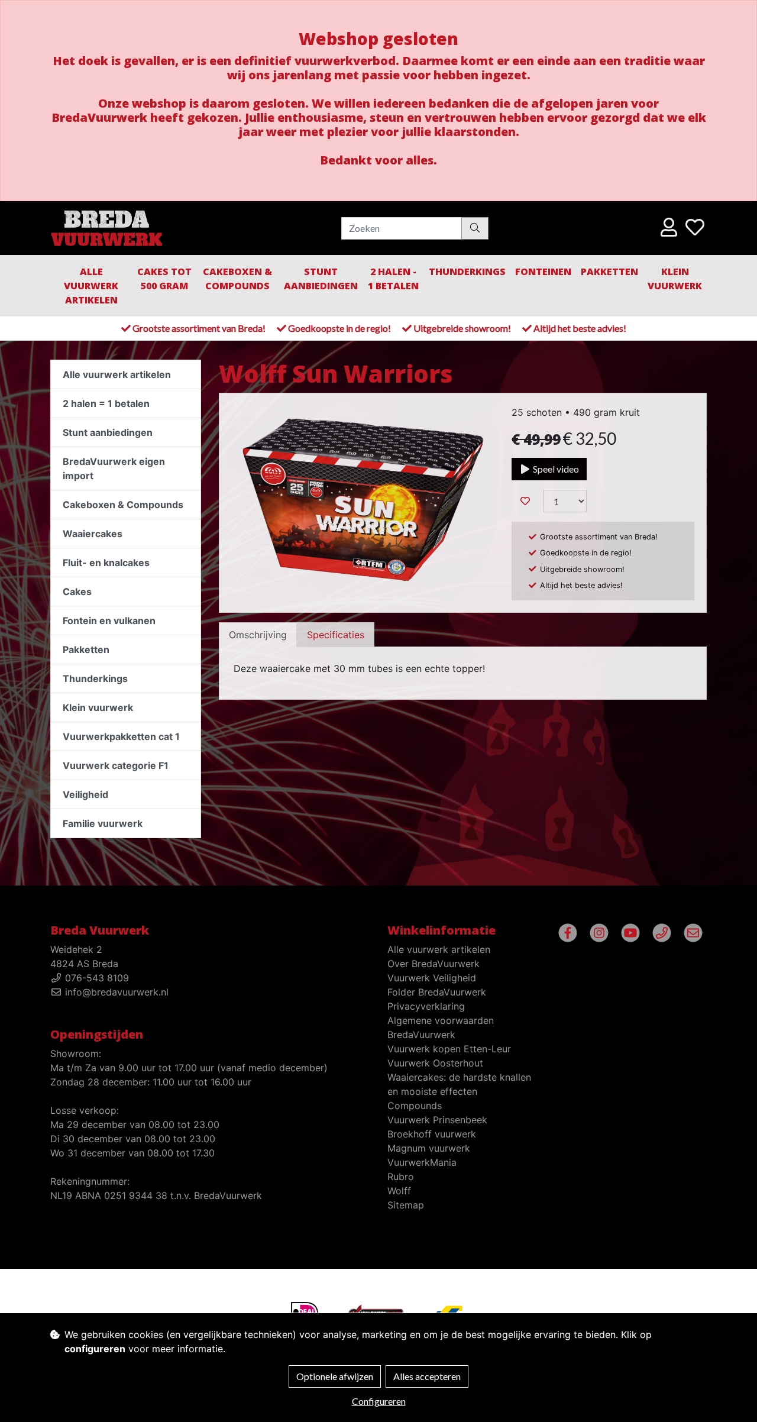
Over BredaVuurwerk (433, 963)
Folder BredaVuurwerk (436, 992)
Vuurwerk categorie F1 (116, 765)
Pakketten (609, 271)
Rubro (400, 1176)
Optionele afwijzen (334, 1376)
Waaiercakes (92, 533)
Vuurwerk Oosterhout (435, 1063)
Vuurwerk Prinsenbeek (437, 1120)
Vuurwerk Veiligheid (431, 978)
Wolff (399, 1191)
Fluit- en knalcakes (106, 562)
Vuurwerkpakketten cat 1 (121, 736)
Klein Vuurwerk (675, 278)
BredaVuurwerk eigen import (114, 468)
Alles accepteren (427, 1376)
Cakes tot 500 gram (164, 278)
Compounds (414, 1105)
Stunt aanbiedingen (321, 278)
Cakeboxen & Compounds (237, 278)
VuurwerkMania (422, 1162)
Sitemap (405, 1205)
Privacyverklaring (426, 1006)
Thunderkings (467, 271)
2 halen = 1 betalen (106, 403)
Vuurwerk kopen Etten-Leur (449, 1049)
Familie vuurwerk (103, 823)
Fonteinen (543, 271)
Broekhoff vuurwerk (431, 1134)
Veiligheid (85, 794)
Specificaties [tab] (335, 635)
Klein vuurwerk (98, 707)
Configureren (379, 1401)
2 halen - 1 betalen (393, 278)
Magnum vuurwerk (428, 1148)
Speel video (555, 468)
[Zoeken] (475, 227)
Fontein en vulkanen (109, 620)
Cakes (77, 591)
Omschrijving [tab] (258, 635)
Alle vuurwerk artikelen (91, 285)
